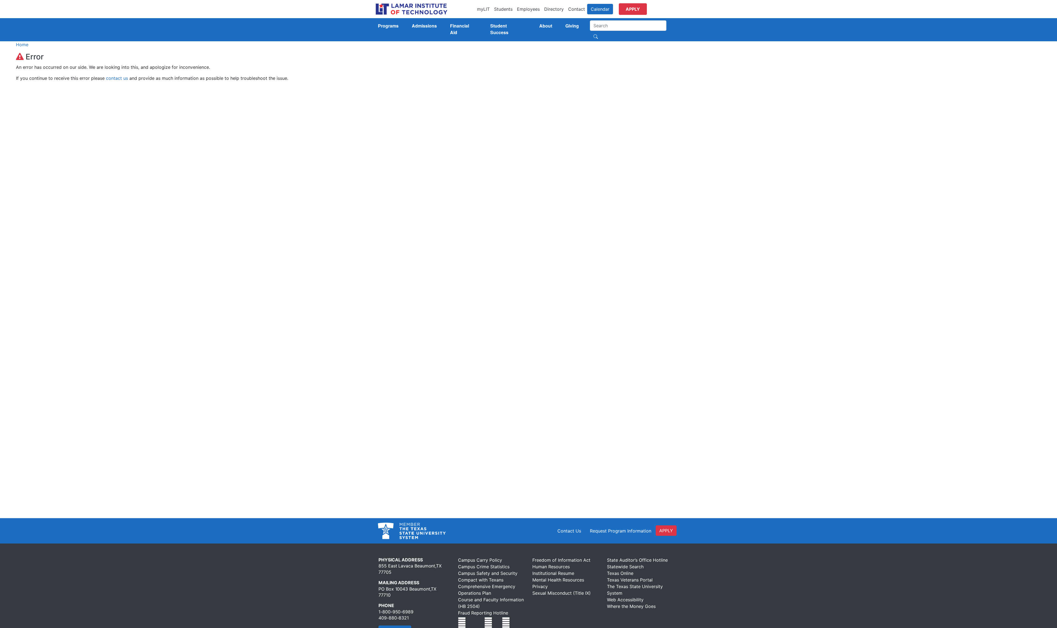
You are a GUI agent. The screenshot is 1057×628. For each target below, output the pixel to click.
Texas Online (620, 573)
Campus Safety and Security (487, 573)
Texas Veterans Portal (630, 580)
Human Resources (551, 566)
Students (503, 9)
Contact (576, 9)
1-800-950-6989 (395, 612)
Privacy (540, 586)
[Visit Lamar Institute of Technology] (461, 622)
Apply (633, 9)
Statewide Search (625, 566)
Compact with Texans (480, 580)
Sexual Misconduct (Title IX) (561, 593)
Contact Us (569, 531)
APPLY (666, 530)
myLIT (483, 9)
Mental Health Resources (558, 580)
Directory (554, 9)
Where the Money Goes (631, 606)
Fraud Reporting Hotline (483, 613)
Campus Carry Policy (480, 560)
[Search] (595, 36)
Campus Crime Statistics (484, 566)
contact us (117, 78)
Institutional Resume (553, 573)
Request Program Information (620, 531)
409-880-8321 (393, 618)
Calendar (600, 9)
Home (22, 44)
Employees (528, 9)
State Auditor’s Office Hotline (637, 560)
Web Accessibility (625, 599)
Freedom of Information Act (561, 560)
